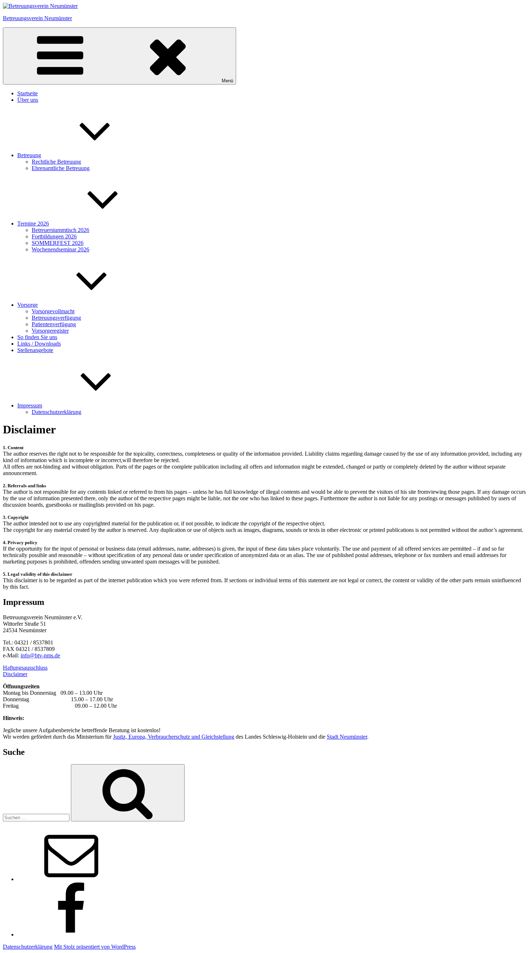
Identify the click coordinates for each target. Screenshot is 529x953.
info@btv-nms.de (40, 655)
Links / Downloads (39, 344)
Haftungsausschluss (25, 668)
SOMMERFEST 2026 (57, 243)
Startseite (27, 93)
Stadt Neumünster (347, 737)
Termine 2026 (33, 223)
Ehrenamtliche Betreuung (61, 168)
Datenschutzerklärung (56, 412)
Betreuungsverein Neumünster (37, 18)
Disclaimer (15, 674)
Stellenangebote (35, 350)
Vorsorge (27, 305)
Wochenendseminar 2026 (60, 249)
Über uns (27, 100)
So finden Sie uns (37, 337)
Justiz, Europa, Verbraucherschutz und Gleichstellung (173, 737)
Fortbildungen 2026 (54, 236)
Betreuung (29, 155)
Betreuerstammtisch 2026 (60, 230)
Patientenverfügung (54, 324)
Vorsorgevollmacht (53, 311)
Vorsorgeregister (50, 331)
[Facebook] (71, 934)
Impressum (29, 405)
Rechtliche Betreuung (56, 162)
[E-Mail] (71, 879)
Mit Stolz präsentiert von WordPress (95, 947)
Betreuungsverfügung (56, 318)
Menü (227, 80)
